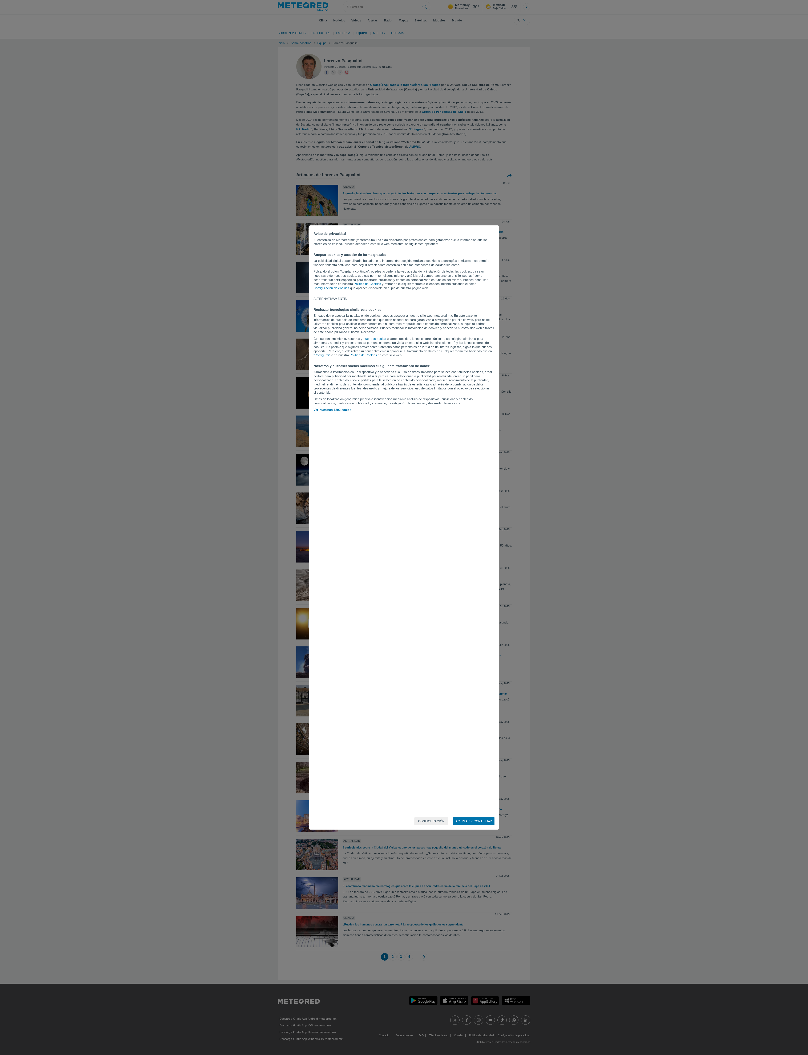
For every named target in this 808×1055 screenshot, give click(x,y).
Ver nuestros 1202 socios (332, 410)
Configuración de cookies (331, 288)
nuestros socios (375, 338)
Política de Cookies (367, 284)
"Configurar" (322, 355)
